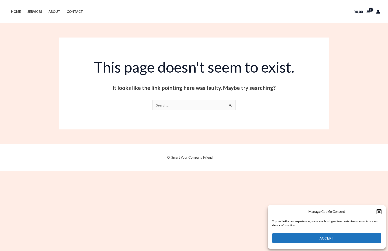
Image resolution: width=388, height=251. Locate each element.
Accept (327, 238)
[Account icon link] (378, 12)
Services (34, 11)
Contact (75, 11)
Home (16, 11)
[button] (379, 211)
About (54, 11)
